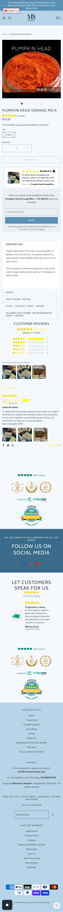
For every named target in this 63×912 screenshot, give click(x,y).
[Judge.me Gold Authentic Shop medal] (17, 487)
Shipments (31, 849)
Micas (32, 733)
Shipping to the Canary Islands (31, 742)
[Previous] (3, 5)
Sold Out (31, 159)
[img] (9, 396)
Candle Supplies (31, 724)
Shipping (20, 124)
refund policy (31, 862)
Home (4, 34)
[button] (31, 69)
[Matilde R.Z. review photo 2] (25, 435)
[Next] (60, 5)
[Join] (53, 815)
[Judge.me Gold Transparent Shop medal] (31, 487)
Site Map (31, 867)
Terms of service (31, 858)
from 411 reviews (31, 596)
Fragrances (31, 720)
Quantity (6, 142)
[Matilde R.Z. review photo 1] (9, 435)
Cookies (31, 840)
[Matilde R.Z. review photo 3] (41, 435)
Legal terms (32, 831)
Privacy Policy (31, 835)
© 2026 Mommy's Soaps (23, 902)
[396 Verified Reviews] (31, 527)
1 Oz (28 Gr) (9, 135)
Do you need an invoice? (31, 751)
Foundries (32, 729)
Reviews (31, 747)
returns (31, 853)
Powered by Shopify (42, 902)
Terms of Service (33, 229)
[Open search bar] (11, 18)
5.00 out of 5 (39, 329)
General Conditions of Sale (31, 844)
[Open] (7, 905)
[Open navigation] (4, 18)
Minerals (31, 738)
